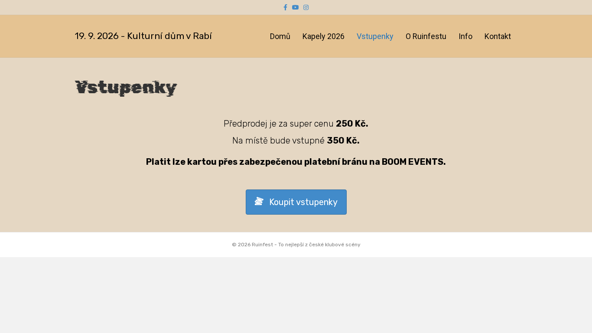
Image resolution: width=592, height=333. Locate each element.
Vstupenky (375, 36)
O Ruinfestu (426, 36)
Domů (280, 36)
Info (465, 36)
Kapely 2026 (324, 36)
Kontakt (498, 36)
